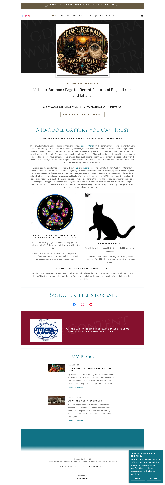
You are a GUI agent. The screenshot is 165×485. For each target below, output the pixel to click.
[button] (110, 16)
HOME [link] (55, 16)
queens (86, 168)
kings (76, 168)
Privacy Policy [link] (68, 467)
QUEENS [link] (99, 16)
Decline (138, 479)
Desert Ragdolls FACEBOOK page (82, 114)
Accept (153, 479)
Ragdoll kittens (86, 146)
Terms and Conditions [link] (92, 467)
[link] (22, 15)
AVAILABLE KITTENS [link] (71, 16)
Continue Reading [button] (75, 387)
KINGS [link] (88, 16)
